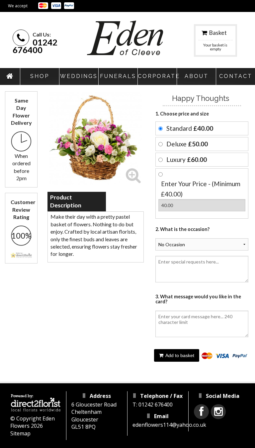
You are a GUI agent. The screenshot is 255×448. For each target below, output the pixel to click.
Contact (235, 76)
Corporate (157, 76)
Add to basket (179, 355)
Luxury (186, 159)
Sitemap (20, 433)
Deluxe (187, 144)
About (197, 76)
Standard (189, 128)
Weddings (79, 76)
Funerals (118, 76)
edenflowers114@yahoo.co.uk (169, 424)
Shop (39, 76)
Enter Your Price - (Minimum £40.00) (200, 189)
